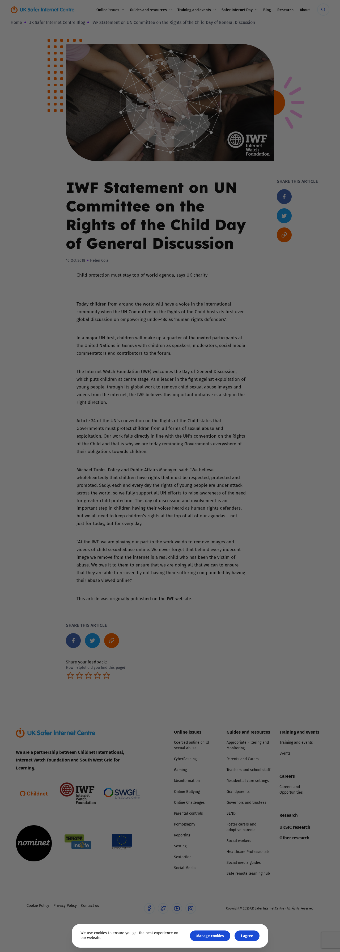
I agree (247, 935)
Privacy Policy (115, 535)
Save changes (219, 539)
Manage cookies (210, 935)
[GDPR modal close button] (233, 410)
